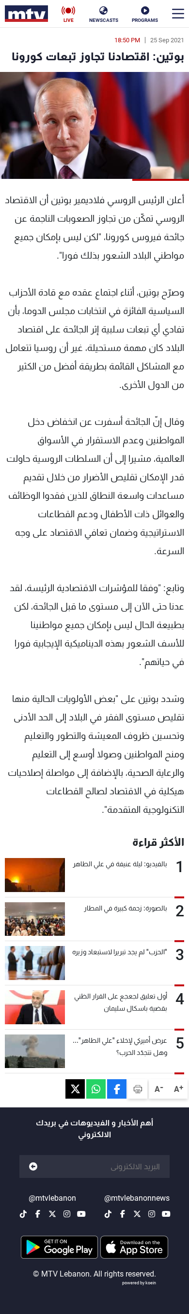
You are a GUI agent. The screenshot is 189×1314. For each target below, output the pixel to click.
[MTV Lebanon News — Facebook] (122, 1214)
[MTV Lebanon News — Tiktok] (108, 1214)
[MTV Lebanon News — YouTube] (166, 1214)
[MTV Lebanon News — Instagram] (151, 1214)
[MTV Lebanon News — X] (137, 1214)
